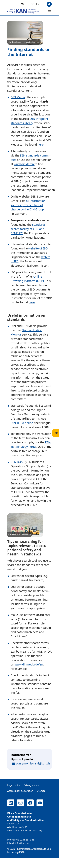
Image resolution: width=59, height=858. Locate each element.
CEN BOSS (17, 462)
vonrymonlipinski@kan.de (33, 763)
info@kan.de (22, 843)
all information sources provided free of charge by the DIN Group (28, 205)
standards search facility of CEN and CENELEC (28, 229)
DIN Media (18, 97)
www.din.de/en (24, 164)
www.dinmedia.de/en (29, 664)
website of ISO (38, 248)
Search (49, 4)
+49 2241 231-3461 (25, 839)
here (41, 144)
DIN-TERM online (22, 423)
